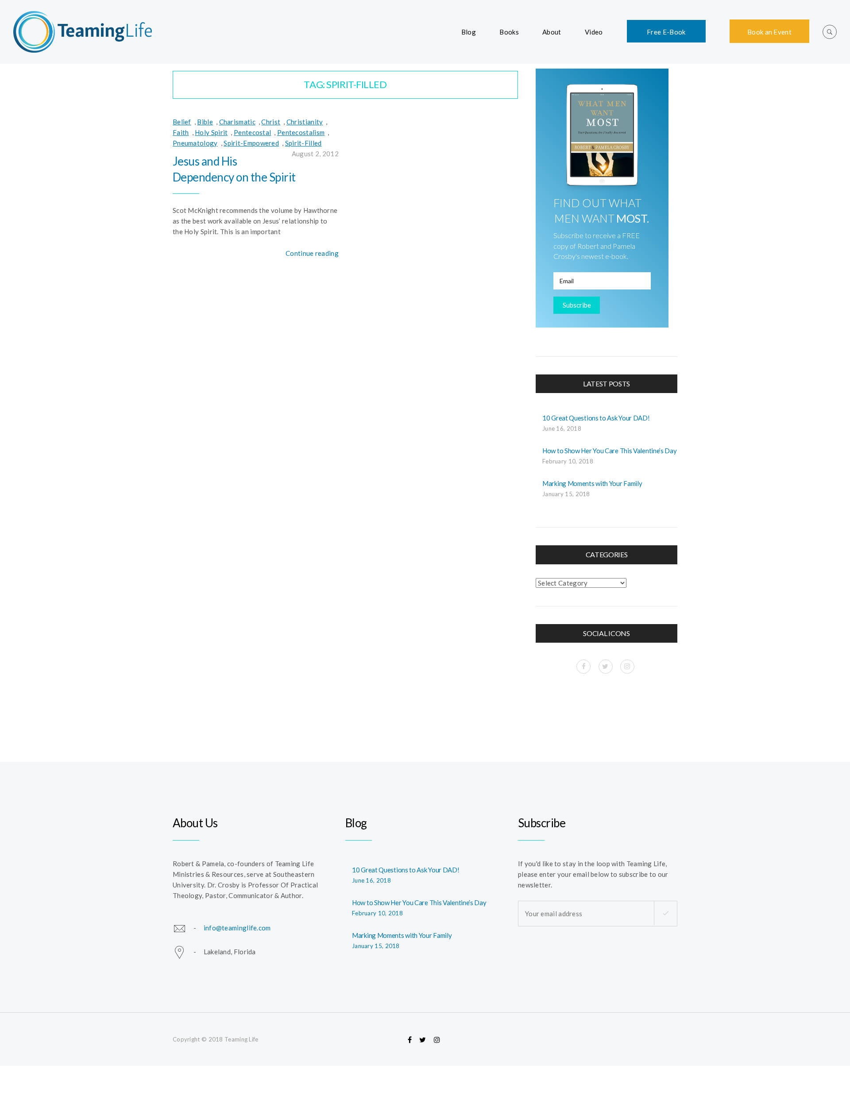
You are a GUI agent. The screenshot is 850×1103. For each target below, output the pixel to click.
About (551, 32)
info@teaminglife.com (237, 927)
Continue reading (312, 253)
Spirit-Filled (303, 143)
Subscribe (577, 305)
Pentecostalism (301, 132)
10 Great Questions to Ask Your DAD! (596, 418)
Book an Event (769, 32)
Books (509, 32)
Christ (270, 122)
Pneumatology (195, 143)
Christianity (304, 122)
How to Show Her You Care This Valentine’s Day (609, 451)
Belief (182, 122)
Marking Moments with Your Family (592, 483)
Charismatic (237, 122)
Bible (205, 122)
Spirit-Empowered (251, 143)
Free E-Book (666, 32)
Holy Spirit (211, 132)
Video (594, 32)
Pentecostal (252, 132)
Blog (468, 32)
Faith (181, 132)
